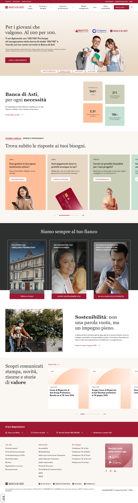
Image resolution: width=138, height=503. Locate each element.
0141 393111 (8, 490)
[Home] (14, 7)
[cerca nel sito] (132, 7)
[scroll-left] (55, 215)
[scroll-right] (83, 215)
